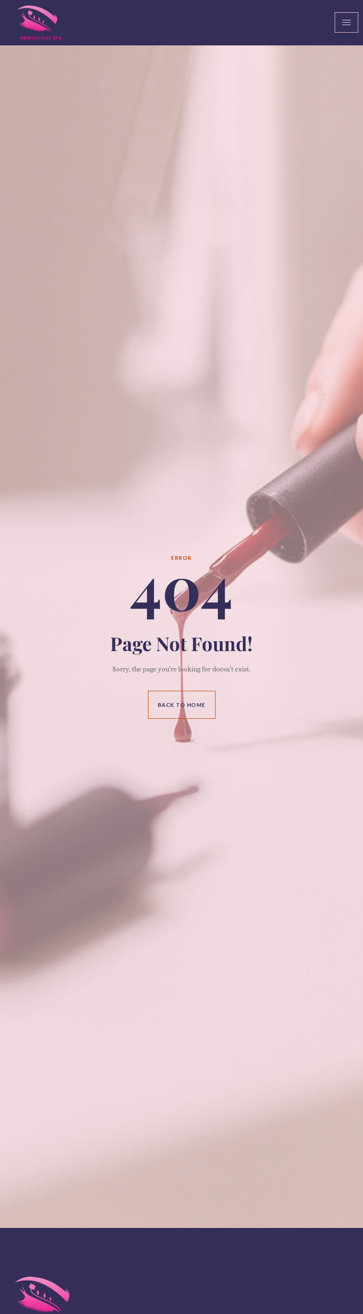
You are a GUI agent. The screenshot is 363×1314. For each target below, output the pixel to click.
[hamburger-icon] (346, 22)
